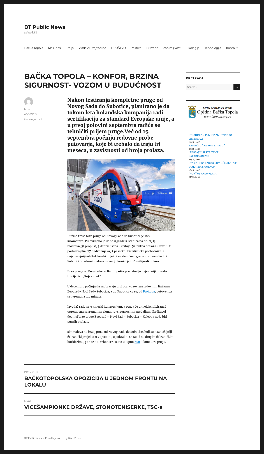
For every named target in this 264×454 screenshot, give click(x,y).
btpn (27, 109)
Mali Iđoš (54, 48)
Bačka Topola (33, 48)
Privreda (152, 48)
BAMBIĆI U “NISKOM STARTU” (207, 145)
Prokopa (149, 291)
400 (137, 342)
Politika (136, 48)
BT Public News (44, 27)
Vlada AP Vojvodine (92, 48)
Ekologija (193, 48)
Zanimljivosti (172, 48)
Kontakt (232, 48)
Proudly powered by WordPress (63, 438)
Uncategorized (33, 119)
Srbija (70, 48)
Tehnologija (213, 48)
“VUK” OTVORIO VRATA (202, 173)
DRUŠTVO (118, 48)
